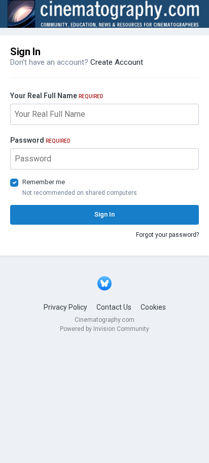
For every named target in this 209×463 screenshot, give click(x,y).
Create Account (116, 62)
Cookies (153, 307)
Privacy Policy (65, 307)
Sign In (104, 214)
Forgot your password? (167, 234)
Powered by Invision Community (104, 328)
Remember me (43, 182)
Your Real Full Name (56, 96)
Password (40, 140)
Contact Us (113, 307)
